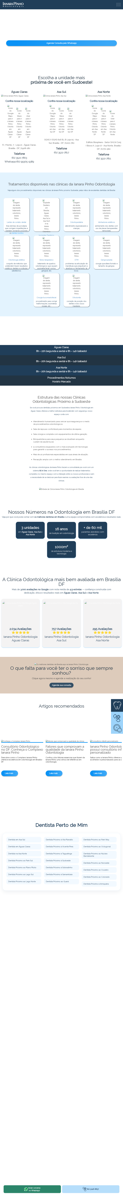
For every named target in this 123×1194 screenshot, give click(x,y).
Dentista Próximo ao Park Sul (20, 861)
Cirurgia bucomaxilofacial (46, 297)
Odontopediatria (76, 222)
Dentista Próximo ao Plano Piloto (22, 867)
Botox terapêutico (46, 260)
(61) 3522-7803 (19, 157)
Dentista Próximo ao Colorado (97, 877)
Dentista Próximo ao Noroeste (96, 863)
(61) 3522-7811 (103, 158)
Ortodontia (76, 297)
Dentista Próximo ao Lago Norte (22, 881)
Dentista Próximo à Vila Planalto (59, 840)
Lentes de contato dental (16, 222)
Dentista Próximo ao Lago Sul (21, 874)
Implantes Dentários (46, 235)
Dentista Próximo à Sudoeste (58, 861)
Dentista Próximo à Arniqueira (96, 884)
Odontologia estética (16, 260)
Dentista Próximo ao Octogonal (97, 847)
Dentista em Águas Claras (19, 847)
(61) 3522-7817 (61, 152)
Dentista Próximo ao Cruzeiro (96, 870)
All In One (43, 471)
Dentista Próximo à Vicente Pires (59, 847)
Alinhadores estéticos (106, 222)
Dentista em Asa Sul (16, 840)
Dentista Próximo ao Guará (57, 881)
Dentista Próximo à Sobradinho (59, 867)
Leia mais (9, 773)
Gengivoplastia (106, 260)
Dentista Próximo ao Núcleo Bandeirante (96, 855)
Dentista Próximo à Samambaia (59, 874)
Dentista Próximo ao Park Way (96, 840)
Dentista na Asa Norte (17, 854)
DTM (76, 260)
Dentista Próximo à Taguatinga (59, 854)
